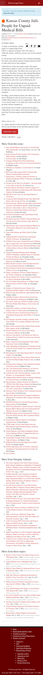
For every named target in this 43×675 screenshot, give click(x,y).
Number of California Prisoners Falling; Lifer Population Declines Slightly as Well (20, 289)
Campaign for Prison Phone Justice (24, 636)
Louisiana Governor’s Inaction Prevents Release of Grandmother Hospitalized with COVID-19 (22, 314)
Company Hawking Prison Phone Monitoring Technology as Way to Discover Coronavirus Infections (23, 162)
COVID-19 (9, 586)
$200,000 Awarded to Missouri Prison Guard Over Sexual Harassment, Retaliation (22, 298)
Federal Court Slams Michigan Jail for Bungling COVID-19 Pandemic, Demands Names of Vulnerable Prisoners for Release (23, 254)
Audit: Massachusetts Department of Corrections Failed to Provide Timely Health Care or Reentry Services (23, 347)
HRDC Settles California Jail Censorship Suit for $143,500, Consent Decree (21, 387)
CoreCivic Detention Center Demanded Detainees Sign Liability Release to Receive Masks (23, 247)
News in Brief (10, 453)
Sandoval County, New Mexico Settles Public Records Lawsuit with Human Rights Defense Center (23, 358)
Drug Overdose (10, 611)
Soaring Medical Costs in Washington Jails (19, 562)
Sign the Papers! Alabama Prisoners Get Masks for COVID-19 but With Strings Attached (22, 383)
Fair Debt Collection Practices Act (27, 38)
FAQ (17, 644)
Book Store (20, 658)
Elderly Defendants (11, 600)
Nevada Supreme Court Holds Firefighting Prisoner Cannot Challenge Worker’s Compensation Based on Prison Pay (22, 433)
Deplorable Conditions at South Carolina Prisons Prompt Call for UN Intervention (21, 309)
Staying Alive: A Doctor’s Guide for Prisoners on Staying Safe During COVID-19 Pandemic (21, 177)
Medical (26, 608)
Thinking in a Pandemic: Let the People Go (19, 167)
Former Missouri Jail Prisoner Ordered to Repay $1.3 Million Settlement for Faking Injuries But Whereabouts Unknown (23, 190)
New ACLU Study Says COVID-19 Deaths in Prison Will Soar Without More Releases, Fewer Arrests (22, 302)
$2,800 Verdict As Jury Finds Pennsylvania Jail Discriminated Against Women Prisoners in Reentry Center (22, 426)
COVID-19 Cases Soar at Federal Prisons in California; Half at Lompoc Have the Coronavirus (23, 242)
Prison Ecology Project (23, 650)
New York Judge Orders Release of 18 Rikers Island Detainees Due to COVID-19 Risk (22, 282)
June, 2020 (8, 36)
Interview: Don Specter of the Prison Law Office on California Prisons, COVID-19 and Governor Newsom (23, 336)
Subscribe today (8, 13)
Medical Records (30, 615)
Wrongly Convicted (19, 638)
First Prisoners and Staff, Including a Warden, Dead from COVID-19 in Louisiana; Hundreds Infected (22, 320)
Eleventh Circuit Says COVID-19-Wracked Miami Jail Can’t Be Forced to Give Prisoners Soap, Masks (23, 220)
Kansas (9, 39)
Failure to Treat (15, 593)
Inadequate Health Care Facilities (25, 600)
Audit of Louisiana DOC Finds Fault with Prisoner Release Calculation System (22, 522)
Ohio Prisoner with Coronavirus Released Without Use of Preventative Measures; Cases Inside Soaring (23, 227)
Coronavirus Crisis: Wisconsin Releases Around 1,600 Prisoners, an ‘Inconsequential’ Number (23, 374)
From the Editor (11, 159)
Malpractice (34, 564)
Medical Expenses (13, 38)
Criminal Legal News (19, 634)
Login (19, 137)
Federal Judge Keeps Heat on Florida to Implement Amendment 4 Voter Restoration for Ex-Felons (22, 448)
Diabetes (8, 593)
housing (27, 559)
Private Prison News (23, 663)
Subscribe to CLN (23, 656)
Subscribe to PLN (23, 654)
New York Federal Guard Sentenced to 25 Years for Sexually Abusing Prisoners (22, 369)
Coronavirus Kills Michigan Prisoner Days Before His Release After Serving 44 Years (23, 200)
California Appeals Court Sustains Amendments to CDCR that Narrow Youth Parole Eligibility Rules (21, 526)
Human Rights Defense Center (22, 631)
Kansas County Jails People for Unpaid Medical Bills (22, 293)
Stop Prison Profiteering (23, 648)
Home (15, 629)
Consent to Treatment (17, 617)
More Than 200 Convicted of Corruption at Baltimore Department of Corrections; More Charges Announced (23, 396)
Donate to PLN (22, 660)
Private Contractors (15, 564)
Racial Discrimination (29, 557)
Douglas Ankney (22, 34)
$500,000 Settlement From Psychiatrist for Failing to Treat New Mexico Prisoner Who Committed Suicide (22, 414)
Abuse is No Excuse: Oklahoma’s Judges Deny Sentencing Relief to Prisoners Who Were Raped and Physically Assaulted (22, 516)
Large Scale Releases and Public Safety (18, 232)
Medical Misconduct (29, 571)
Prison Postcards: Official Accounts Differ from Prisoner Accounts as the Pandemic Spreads (23, 204)
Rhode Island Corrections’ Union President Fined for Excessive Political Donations (22, 264)
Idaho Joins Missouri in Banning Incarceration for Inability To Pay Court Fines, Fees (21, 576)
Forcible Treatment (28, 617)
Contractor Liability (16, 566)
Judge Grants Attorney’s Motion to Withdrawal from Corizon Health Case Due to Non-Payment (22, 508)
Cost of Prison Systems (18, 559)
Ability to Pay (33, 559)
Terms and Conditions (23, 646)
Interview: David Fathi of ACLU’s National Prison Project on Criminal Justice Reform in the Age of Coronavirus (22, 210)
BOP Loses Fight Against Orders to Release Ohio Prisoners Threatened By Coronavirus (21, 173)
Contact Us (19, 641)
